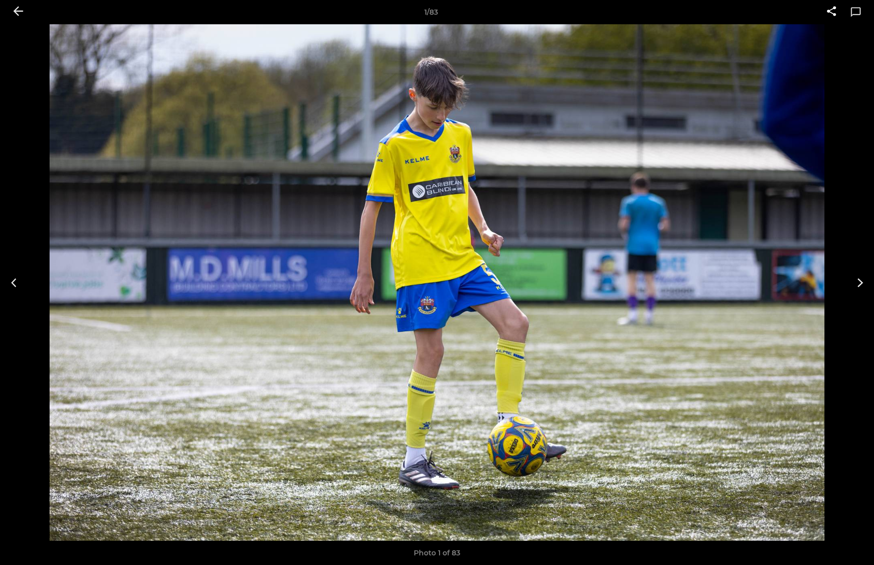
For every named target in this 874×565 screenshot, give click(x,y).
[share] (831, 12)
